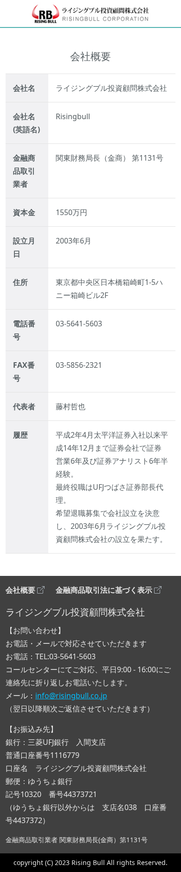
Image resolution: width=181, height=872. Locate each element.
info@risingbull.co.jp (71, 695)
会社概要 (20, 590)
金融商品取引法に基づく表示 (104, 590)
